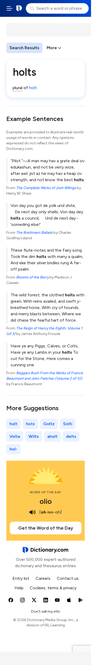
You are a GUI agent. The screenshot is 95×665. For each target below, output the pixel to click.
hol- (13, 448)
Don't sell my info (45, 611)
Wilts (33, 436)
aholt (52, 436)
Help (19, 587)
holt (33, 87)
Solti (67, 423)
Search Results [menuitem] (24, 47)
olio (46, 501)
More (52, 47)
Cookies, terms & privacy (53, 587)
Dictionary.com (19, 8)
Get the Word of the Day (45, 528)
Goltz (49, 423)
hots (30, 423)
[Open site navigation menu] (9, 8)
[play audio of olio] (32, 512)
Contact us (68, 578)
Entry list (20, 578)
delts (71, 436)
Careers (43, 578)
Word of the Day (45, 492)
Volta (15, 436)
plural (17, 87)
